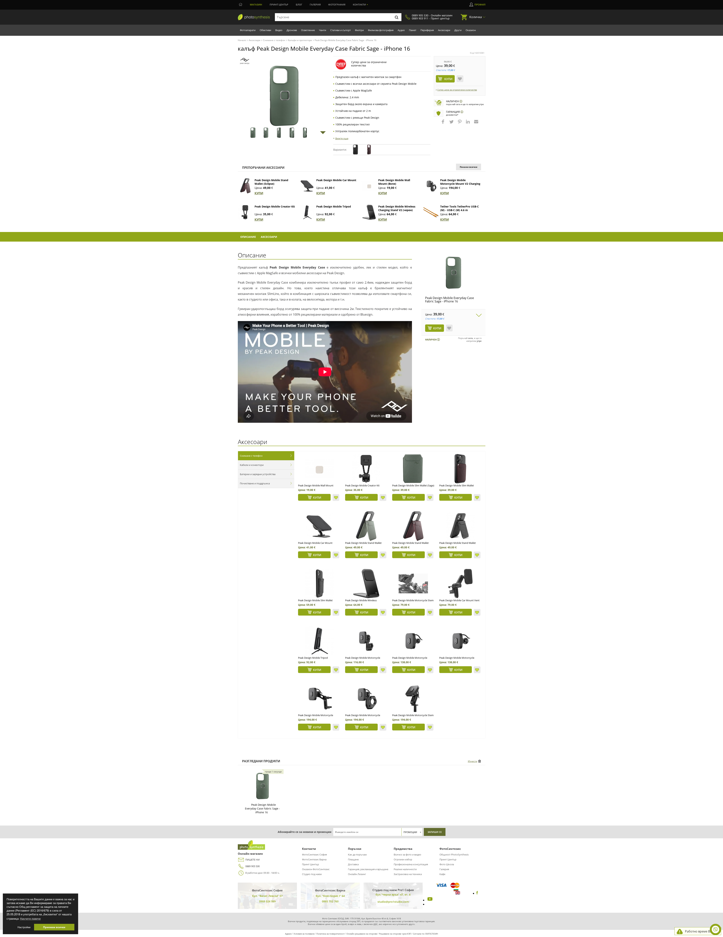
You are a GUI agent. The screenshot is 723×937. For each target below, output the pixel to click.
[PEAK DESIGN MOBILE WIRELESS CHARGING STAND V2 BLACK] (366, 583)
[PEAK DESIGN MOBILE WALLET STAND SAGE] (366, 526)
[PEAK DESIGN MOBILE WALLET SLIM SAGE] (413, 468)
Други (457, 30)
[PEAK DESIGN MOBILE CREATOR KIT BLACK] (366, 468)
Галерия (315, 4)
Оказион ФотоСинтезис (315, 869)
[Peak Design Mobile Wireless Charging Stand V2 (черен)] (369, 212)
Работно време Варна (701, 931)
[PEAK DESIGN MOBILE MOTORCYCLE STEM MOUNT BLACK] (413, 583)
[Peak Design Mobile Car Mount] (307, 185)
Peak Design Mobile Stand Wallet (457, 543)
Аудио (401, 30)
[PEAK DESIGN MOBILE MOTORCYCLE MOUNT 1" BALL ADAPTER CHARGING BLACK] (460, 641)
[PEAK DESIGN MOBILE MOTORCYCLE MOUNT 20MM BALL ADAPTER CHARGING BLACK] (413, 641)
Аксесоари (444, 30)
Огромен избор (403, 859)
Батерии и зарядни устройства (257, 474)
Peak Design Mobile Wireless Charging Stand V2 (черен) (396, 208)
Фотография (336, 4)
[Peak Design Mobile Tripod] (307, 212)
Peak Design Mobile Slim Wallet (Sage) (413, 485)
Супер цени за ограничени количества (457, 89)
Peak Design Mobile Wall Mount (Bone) (394, 181)
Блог (299, 4)
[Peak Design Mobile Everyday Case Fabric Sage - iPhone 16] (453, 273)
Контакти (359, 4)
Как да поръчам (357, 854)
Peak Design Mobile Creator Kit (275, 206)
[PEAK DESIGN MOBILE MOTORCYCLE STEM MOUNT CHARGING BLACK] (413, 698)
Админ (288, 933)
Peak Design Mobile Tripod (333, 206)
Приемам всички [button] (54, 927)
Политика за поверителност (330, 933)
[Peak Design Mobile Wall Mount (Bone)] (369, 185)
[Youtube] (429, 900)
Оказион (471, 30)
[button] (443, 123)
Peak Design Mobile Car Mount (336, 180)
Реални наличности (405, 869)
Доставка (353, 864)
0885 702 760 (330, 901)
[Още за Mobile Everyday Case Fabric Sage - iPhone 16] (262, 786)
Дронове (292, 30)
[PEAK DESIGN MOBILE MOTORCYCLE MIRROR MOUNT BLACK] (366, 641)
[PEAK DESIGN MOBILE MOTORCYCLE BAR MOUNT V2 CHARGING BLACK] (366, 698)
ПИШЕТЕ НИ (252, 859)
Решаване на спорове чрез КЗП (395, 933)
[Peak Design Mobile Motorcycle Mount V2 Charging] (431, 185)
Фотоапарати (247, 30)
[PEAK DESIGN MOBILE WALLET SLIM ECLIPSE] (460, 468)
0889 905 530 (252, 866)
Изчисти (472, 761)
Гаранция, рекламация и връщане (368, 869)
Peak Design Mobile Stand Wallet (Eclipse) (271, 181)
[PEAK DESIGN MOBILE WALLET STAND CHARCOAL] (460, 526)
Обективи (265, 30)
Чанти (322, 30)
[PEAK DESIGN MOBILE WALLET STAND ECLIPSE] (413, 526)
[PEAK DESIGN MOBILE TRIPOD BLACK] (319, 641)
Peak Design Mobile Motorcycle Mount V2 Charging (460, 181)
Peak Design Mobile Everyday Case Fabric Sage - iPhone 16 (449, 299)
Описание (248, 237)
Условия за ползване (304, 933)
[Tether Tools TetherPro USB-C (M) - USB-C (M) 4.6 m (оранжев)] (431, 212)
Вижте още (341, 138)
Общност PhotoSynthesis (454, 854)
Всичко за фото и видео (407, 854)
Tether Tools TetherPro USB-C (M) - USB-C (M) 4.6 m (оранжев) (459, 210)
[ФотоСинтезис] (254, 17)
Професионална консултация (411, 864)
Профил (479, 4)
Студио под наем (312, 874)
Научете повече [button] (30, 918)
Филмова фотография (381, 30)
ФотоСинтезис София (314, 854)
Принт (279, 4)
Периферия (427, 30)
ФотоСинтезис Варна (314, 859)
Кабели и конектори (252, 465)
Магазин (256, 4)
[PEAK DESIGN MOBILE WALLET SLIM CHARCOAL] (319, 583)
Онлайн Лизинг (357, 874)
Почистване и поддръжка (255, 483)
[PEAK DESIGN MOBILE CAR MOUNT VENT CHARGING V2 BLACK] (460, 583)
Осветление (308, 30)
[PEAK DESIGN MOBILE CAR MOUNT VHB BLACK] (319, 526)
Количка (475, 17)
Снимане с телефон (251, 455)
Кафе (442, 874)
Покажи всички (468, 167)
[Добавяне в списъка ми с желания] (460, 78)
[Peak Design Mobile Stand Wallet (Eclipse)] (245, 185)
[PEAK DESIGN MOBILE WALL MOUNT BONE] (319, 468)
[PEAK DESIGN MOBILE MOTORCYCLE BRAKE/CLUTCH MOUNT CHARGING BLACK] (319, 698)
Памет (412, 30)
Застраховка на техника (408, 874)
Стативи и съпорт (340, 30)
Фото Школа (446, 864)
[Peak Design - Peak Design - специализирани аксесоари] (245, 61)
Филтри (359, 30)
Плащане (353, 859)
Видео (278, 30)
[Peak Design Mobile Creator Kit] (245, 212)
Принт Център (310, 864)
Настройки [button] (24, 927)
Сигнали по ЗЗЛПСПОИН (425, 933)
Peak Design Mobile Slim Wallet (315, 600)
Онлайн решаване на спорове (361, 933)
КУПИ (259, 193)
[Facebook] (477, 893)
